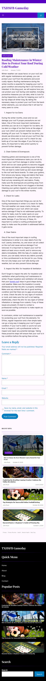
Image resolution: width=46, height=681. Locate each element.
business (8, 453)
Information (7, 56)
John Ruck (5, 70)
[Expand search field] (40, 15)
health (19, 532)
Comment (6, 354)
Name (5, 378)
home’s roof (14, 281)
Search (5, 670)
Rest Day (33, 532)
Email (4, 388)
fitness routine (12, 532)
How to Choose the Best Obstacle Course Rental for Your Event (22, 458)
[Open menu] (3, 15)
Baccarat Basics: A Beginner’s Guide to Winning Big (21, 523)
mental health (26, 532)
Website (5, 398)
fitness (5, 532)
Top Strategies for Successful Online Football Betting (21, 502)
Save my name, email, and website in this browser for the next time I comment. (21, 409)
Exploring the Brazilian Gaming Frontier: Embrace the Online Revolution (22, 481)
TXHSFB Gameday (15, 8)
